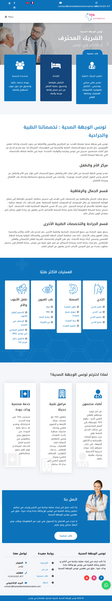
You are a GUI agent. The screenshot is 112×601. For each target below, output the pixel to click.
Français (32, 3)
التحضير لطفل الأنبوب (19, 314)
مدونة (45, 583)
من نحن (45, 569)
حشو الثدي (96, 322)
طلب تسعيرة (66, 536)
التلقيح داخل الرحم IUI (19, 340)
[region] (56, 44)
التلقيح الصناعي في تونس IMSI (18, 332)
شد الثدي (97, 312)
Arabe (27, 3)
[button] (4, 44)
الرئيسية (44, 563)
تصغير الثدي (96, 317)
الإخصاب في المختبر (20, 323)
